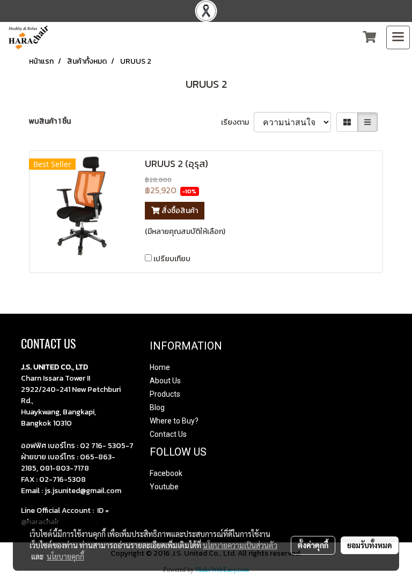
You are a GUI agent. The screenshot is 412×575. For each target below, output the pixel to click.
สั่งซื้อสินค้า (179, 210)
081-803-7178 (64, 468)
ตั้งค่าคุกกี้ (313, 545)
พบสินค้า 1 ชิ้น (50, 121)
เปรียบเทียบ (171, 258)
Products (165, 394)
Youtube (164, 486)
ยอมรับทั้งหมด (369, 545)
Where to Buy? (174, 421)
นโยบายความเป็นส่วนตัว (240, 545)
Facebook (166, 473)
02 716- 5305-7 (107, 445)
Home (160, 367)
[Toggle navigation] (398, 37)
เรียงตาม (237, 122)
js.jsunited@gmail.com (83, 490)
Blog (157, 407)
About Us (165, 380)
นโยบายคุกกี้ (65, 556)
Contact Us (168, 434)
